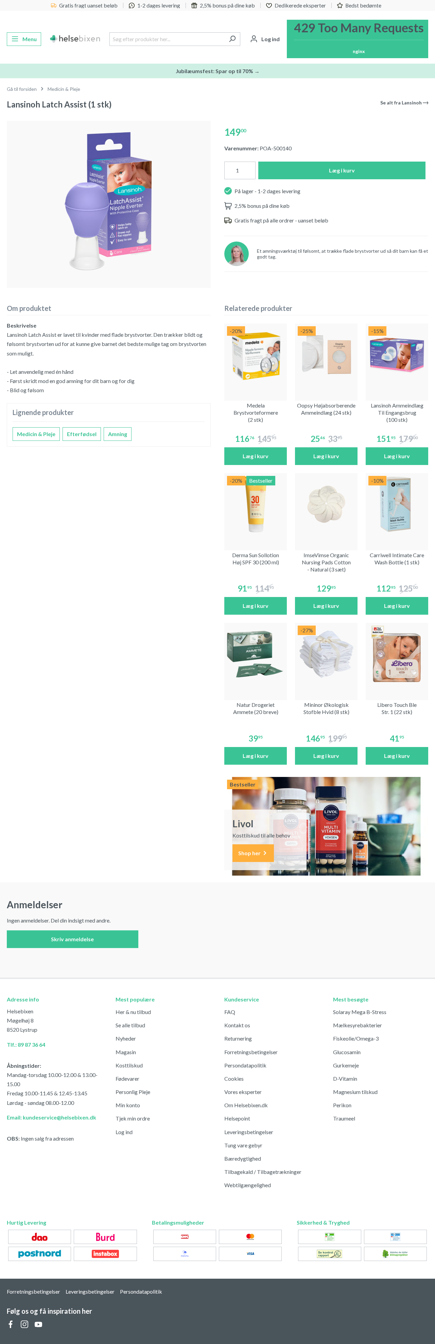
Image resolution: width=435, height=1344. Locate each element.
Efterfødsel (82, 434)
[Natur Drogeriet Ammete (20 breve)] (255, 654)
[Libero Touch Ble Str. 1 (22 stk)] (396, 654)
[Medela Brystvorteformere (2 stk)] (255, 354)
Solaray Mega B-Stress (359, 1012)
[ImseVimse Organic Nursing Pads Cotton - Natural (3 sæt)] (326, 504)
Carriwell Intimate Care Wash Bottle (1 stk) (397, 558)
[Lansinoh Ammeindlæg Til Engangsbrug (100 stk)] (396, 354)
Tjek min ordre (133, 1118)
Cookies (234, 1078)
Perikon (342, 1105)
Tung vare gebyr (243, 1145)
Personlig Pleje (133, 1092)
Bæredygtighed (242, 1158)
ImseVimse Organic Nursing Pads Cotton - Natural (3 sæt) (326, 562)
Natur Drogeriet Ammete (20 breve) (255, 708)
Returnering (238, 1038)
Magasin (126, 1052)
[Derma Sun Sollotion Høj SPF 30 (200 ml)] (255, 504)
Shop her (250, 853)
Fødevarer (127, 1078)
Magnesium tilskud (355, 1092)
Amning (117, 434)
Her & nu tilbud (133, 1012)
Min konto (128, 1105)
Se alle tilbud (130, 1025)
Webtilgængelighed (247, 1185)
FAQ (229, 1012)
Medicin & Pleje (36, 434)
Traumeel (344, 1118)
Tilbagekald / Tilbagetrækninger (262, 1171)
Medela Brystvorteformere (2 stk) (255, 412)
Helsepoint (237, 1118)
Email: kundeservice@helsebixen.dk (51, 1117)
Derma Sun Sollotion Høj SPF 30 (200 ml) (255, 558)
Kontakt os (237, 1025)
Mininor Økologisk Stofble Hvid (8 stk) (326, 708)
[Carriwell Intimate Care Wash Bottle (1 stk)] (396, 504)
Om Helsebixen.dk (246, 1105)
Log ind (124, 1132)
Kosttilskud (129, 1065)
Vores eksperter (243, 1092)
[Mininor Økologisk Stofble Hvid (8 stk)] (326, 654)
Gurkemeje (346, 1065)
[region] (109, 201)
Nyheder (126, 1038)
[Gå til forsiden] (75, 39)
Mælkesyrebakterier (357, 1025)
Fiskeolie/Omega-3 (356, 1038)
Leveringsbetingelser (248, 1132)
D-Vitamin (345, 1078)
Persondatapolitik (245, 1065)
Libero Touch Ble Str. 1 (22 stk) (397, 708)
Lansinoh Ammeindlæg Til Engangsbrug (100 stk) (397, 412)
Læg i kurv (342, 170)
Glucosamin (347, 1052)
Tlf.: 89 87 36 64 (26, 1044)
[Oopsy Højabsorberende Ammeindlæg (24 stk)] (326, 354)
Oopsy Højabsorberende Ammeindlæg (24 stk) (326, 409)
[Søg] (232, 39)
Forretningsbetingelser (251, 1052)
